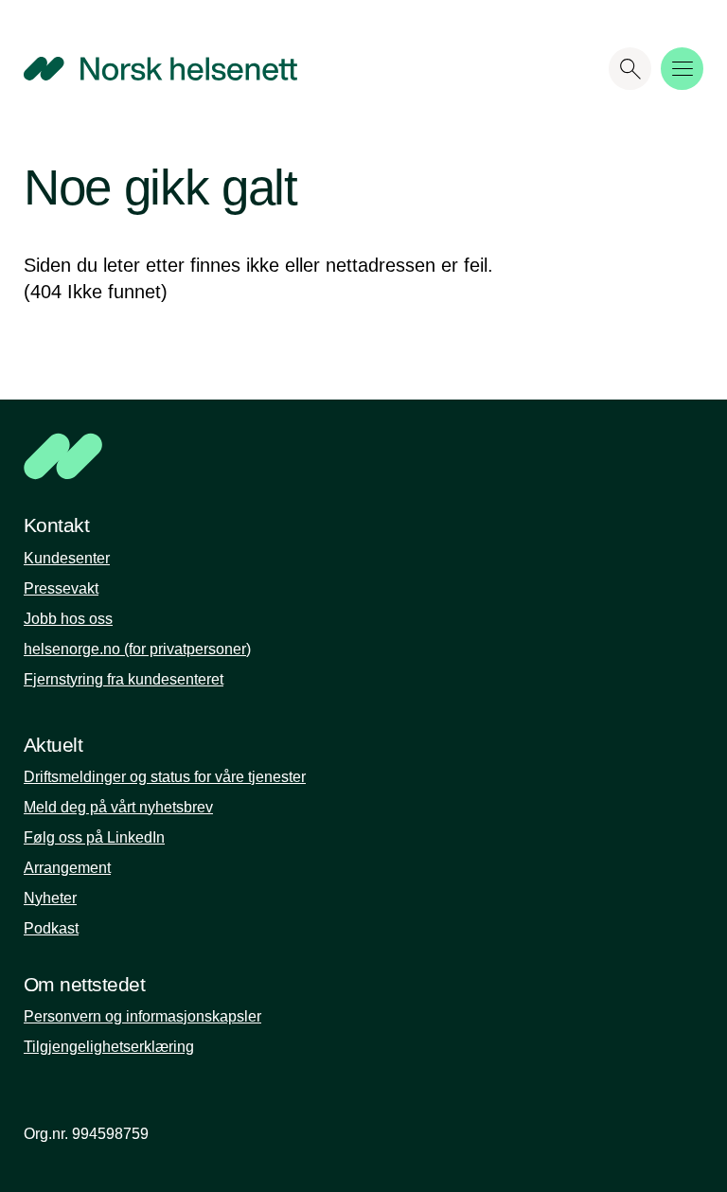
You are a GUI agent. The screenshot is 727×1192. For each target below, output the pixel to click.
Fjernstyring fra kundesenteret (123, 679)
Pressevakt (61, 588)
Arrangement (67, 868)
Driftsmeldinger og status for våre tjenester (165, 777)
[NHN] (292, 456)
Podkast (51, 928)
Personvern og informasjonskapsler (142, 1016)
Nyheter (50, 898)
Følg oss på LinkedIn (94, 837)
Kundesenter (67, 558)
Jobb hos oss (68, 619)
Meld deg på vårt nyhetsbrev (118, 807)
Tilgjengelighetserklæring (109, 1047)
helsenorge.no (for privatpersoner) (137, 649)
